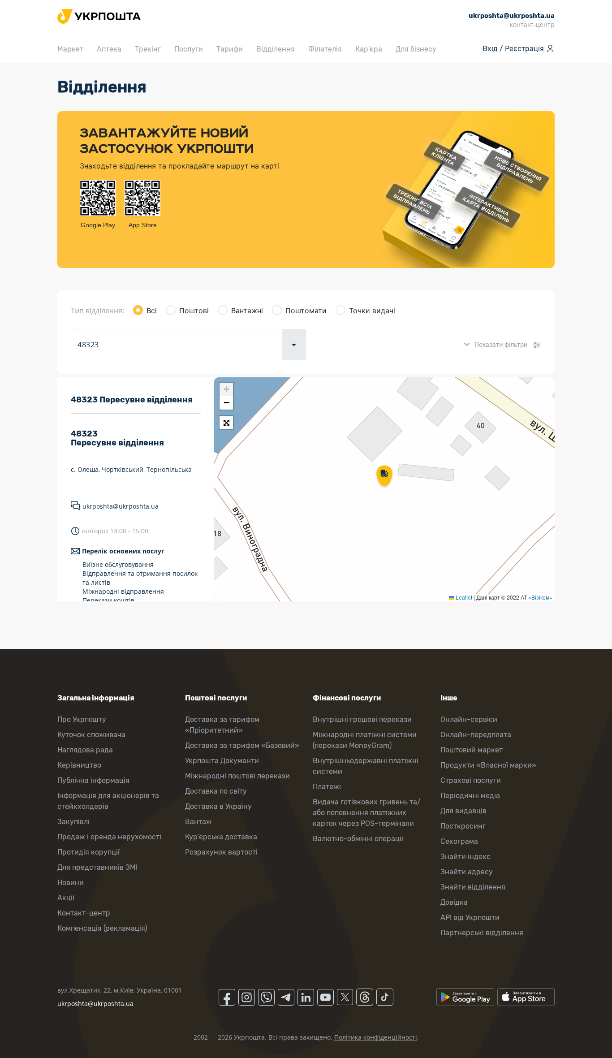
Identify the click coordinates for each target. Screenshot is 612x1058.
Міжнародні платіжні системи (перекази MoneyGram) (365, 740)
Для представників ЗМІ (97, 867)
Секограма (459, 841)
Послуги (188, 49)
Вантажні (247, 310)
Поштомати (306, 310)
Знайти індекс (465, 856)
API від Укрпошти (470, 917)
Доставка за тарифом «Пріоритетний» (222, 724)
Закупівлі (73, 821)
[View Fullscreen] (226, 422)
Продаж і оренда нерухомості (109, 837)
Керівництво (79, 765)
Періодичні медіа (470, 795)
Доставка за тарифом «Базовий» (242, 745)
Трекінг (148, 49)
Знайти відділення (472, 887)
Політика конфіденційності (375, 1037)
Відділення (275, 49)
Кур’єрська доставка (221, 837)
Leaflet (463, 597)
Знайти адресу (466, 872)
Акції (65, 898)
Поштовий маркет (471, 750)
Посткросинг (463, 826)
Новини (70, 882)
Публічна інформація (93, 780)
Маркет (70, 49)
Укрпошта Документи (222, 760)
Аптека (109, 49)
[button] (384, 476)
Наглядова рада (85, 750)
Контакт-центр (83, 913)
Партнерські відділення (481, 932)
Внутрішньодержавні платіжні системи (365, 766)
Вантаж (198, 821)
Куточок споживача (91, 734)
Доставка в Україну (218, 806)
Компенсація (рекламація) (102, 928)
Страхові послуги (470, 780)
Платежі (327, 786)
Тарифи (229, 49)
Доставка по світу (216, 791)
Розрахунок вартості (221, 852)
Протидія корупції (88, 852)
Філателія (325, 49)
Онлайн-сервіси (468, 719)
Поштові (194, 310)
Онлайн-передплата (475, 734)
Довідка (454, 902)
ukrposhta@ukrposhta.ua (120, 506)
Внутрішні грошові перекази (362, 719)
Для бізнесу (416, 49)
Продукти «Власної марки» (488, 765)
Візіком (540, 597)
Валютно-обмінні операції (358, 838)
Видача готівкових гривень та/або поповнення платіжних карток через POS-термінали (367, 813)
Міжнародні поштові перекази (237, 776)
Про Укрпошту (81, 719)
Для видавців (463, 811)
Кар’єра (368, 49)
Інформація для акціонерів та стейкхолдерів (108, 801)
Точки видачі (372, 310)
